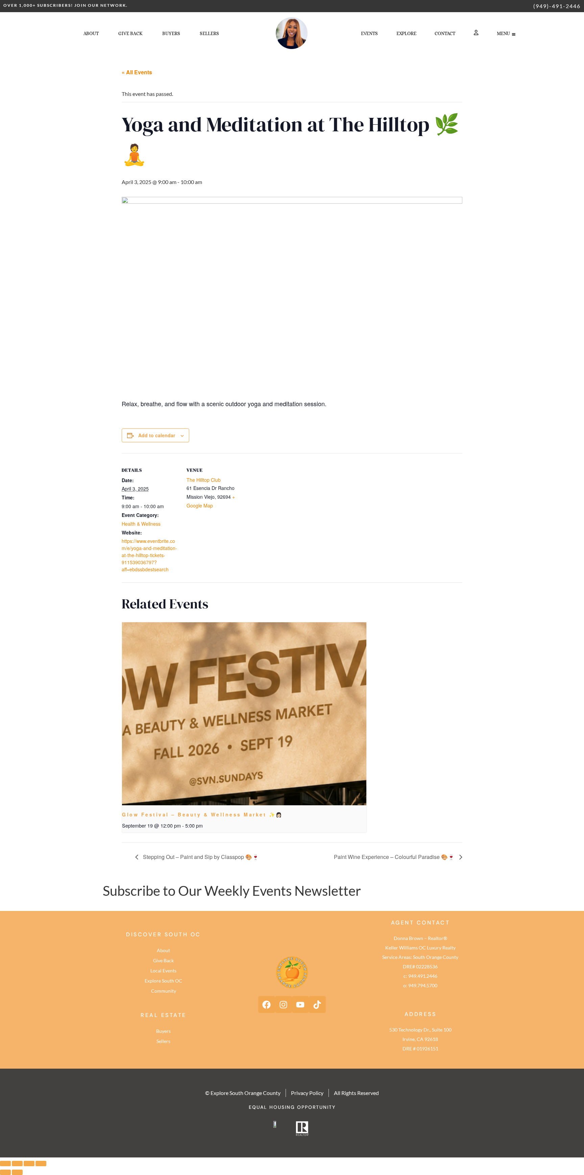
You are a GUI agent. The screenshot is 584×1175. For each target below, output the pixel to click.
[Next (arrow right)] (17, 1172)
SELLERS (209, 33)
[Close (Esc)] (40, 1163)
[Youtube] (300, 1004)
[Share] (29, 1163)
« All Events (137, 72)
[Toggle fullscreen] (17, 1163)
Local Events (163, 970)
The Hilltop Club (204, 479)
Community (163, 991)
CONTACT (445, 33)
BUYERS (171, 33)
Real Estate (164, 1015)
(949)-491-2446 (557, 6)
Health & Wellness (141, 523)
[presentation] (244, 713)
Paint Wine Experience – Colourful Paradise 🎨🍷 (395, 857)
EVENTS (369, 33)
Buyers (163, 1031)
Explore (406, 33)
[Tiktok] (317, 1004)
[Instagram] (283, 1004)
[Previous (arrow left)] (5, 1172)
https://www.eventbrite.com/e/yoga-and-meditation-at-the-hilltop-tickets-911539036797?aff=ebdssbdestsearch (149, 555)
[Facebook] (266, 1004)
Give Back (130, 33)
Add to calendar (156, 435)
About (91, 33)
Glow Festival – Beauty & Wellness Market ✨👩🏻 (202, 814)
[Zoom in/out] (5, 1163)
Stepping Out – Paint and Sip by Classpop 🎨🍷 (200, 857)
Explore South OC (163, 981)
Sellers (163, 1041)
